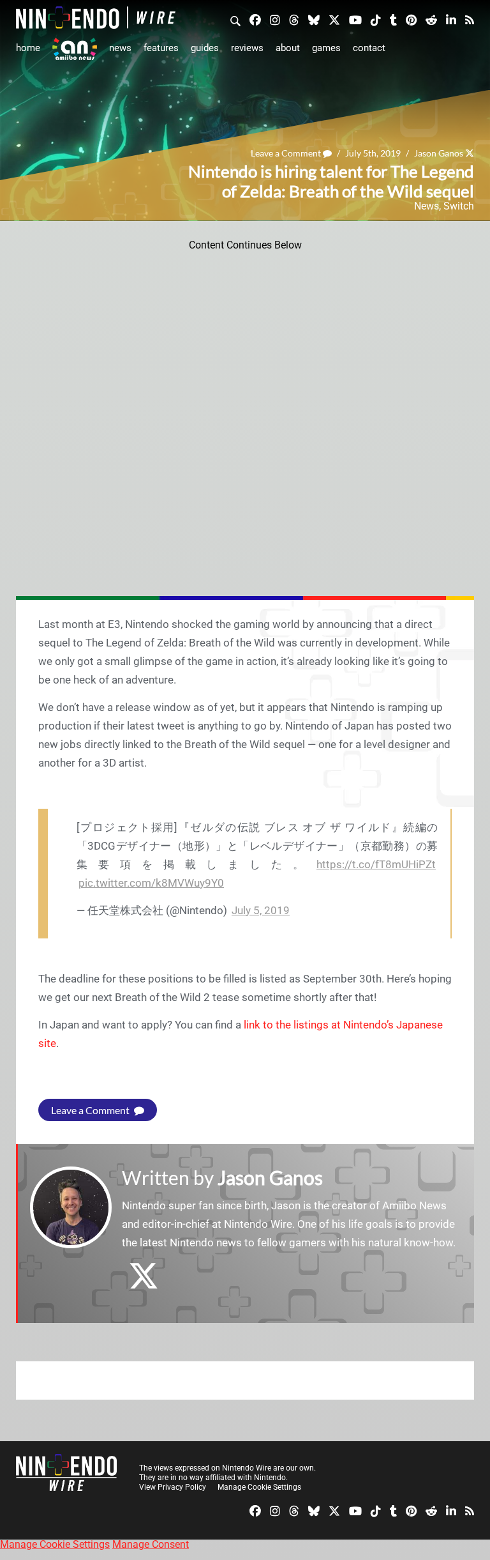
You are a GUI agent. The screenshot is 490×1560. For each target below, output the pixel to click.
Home (28, 48)
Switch (458, 206)
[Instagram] (275, 19)
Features (161, 48)
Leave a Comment (287, 153)
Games (326, 48)
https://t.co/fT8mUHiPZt (376, 864)
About (288, 48)
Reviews (247, 48)
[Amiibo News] (74, 49)
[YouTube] (355, 19)
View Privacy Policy (172, 1487)
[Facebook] (255, 19)
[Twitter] (334, 19)
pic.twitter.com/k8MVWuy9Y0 (151, 882)
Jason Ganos (438, 153)
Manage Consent (150, 1544)
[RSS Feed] (469, 19)
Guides (205, 48)
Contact (369, 48)
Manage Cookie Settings (259, 1487)
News (120, 48)
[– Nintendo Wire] (95, 17)
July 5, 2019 (261, 910)
